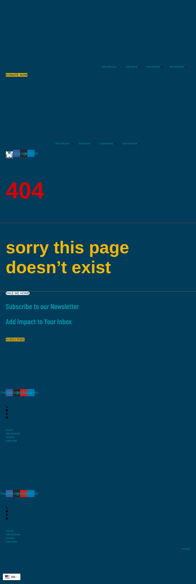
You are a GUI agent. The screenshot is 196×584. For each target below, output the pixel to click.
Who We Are (109, 66)
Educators (131, 66)
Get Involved (176, 66)
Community (153, 66)
